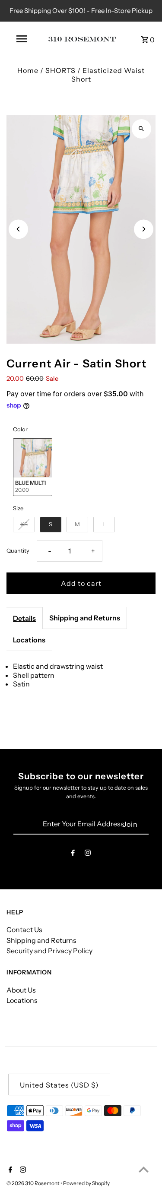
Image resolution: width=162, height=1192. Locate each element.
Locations (29, 640)
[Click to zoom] (141, 129)
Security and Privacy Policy (49, 950)
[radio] (32, 467)
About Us (21, 990)
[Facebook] (73, 854)
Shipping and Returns (84, 617)
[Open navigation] (22, 39)
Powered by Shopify (86, 1183)
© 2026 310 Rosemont (33, 1183)
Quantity (17, 550)
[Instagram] (88, 854)
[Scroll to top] (143, 1169)
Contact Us (24, 929)
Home (27, 70)
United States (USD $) (59, 1085)
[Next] (143, 229)
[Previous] (18, 229)
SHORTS (60, 70)
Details (24, 618)
